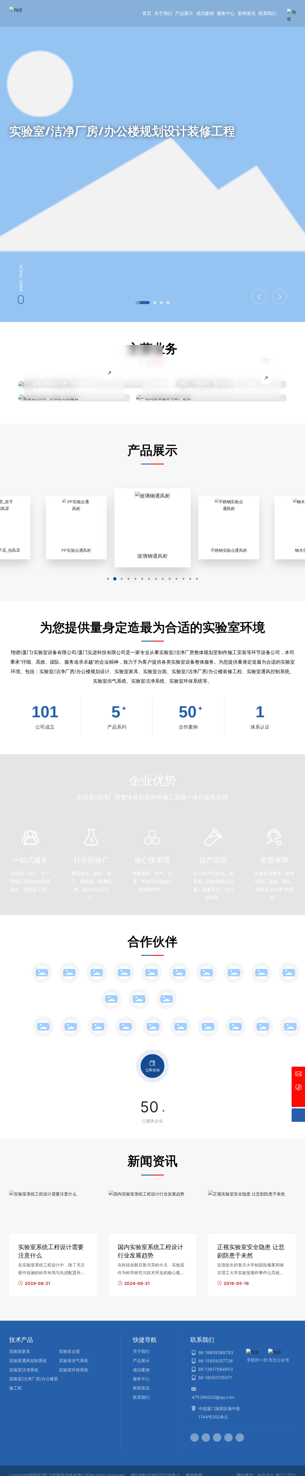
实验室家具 (19, 1351)
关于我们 (141, 1351)
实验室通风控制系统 (28, 1360)
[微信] (206, 1437)
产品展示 (141, 1360)
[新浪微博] (194, 1437)
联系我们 (141, 1397)
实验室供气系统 (73, 1360)
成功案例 (141, 1369)
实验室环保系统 (73, 1369)
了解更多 (29, 189)
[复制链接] (240, 1437)
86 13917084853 (215, 1369)
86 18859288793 (215, 1352)
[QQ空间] (228, 1437)
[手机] (298, 1087)
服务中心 (141, 1378)
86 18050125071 (215, 1377)
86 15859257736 (215, 1360)
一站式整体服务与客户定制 (190, 372)
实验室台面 (69, 1351)
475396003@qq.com (213, 1397)
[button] (143, 302)
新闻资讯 (141, 1387)
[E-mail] (298, 1073)
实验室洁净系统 (23, 1369)
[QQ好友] (217, 1437)
